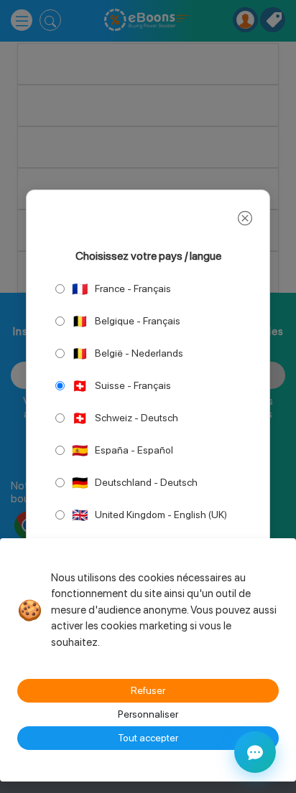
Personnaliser (148, 714)
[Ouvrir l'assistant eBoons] (255, 752)
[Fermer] (245, 218)
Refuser (148, 690)
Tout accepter (148, 737)
